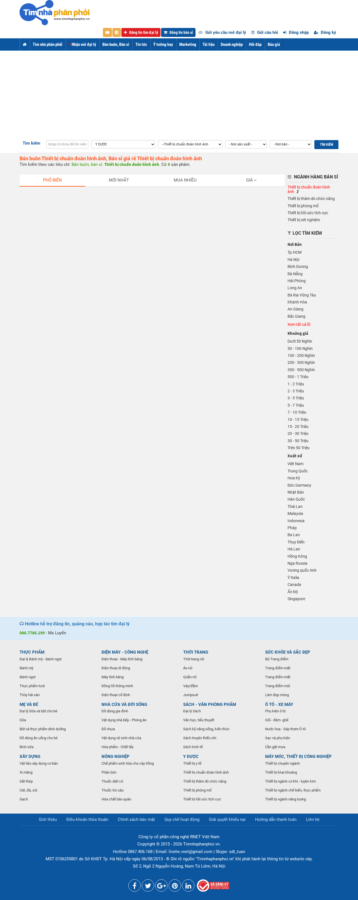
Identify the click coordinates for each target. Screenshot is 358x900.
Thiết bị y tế (192, 763)
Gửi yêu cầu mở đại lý (225, 32)
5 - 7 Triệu (296, 405)
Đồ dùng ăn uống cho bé (39, 738)
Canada (294, 584)
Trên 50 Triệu (299, 448)
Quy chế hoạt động (181, 819)
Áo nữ (187, 668)
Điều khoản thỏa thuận (87, 819)
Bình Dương (298, 266)
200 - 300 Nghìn (301, 362)
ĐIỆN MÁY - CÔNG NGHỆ (125, 652)
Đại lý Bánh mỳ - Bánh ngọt (41, 659)
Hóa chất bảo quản (116, 799)
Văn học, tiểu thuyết (198, 720)
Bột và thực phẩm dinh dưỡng (43, 729)
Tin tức (141, 44)
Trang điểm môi (277, 686)
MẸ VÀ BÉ (29, 704)
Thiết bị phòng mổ (303, 206)
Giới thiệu (48, 819)
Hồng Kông (297, 556)
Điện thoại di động (116, 668)
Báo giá (274, 44)
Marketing (187, 44)
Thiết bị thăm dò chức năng (311, 198)
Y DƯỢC (191, 756)
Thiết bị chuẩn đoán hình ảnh (206, 772)
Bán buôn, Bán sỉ (115, 44)
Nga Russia (297, 563)
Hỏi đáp (255, 44)
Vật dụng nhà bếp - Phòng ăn (124, 720)
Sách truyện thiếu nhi (199, 738)
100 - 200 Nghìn (301, 355)
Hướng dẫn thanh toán (275, 819)
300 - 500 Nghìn (301, 369)
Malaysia (295, 513)
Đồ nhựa (108, 729)
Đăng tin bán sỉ (181, 32)
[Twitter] (148, 886)
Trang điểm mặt (277, 668)
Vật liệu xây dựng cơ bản (39, 763)
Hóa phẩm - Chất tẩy (117, 747)
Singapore (296, 599)
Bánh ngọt (28, 677)
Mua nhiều (185, 180)
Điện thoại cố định (116, 695)
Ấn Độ (293, 592)
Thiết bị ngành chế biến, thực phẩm (293, 790)
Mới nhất (119, 180)
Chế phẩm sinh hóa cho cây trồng (128, 763)
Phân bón (109, 772)
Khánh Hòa (297, 302)
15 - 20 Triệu (298, 426)
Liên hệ (312, 819)
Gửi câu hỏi (267, 32)
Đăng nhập (298, 32)
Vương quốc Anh (302, 570)
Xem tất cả (297, 324)
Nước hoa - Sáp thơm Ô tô (285, 729)
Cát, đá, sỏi (28, 790)
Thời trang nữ (193, 659)
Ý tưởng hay (163, 44)
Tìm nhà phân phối (47, 44)
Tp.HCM (295, 252)
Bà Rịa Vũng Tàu (302, 295)
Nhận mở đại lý (83, 44)
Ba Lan (294, 535)
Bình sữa (27, 747)
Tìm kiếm (31, 143)
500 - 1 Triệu (298, 376)
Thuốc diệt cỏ (112, 781)
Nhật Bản (296, 492)
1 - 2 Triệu (296, 384)
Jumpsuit (190, 695)
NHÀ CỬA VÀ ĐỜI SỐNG (124, 704)
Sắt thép (26, 781)
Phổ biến (52, 180)
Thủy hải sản (30, 695)
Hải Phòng (297, 281)
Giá (250, 180)
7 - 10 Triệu (297, 412)
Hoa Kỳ (294, 478)
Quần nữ (190, 677)
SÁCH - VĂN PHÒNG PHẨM (209, 704)
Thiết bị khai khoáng (281, 772)
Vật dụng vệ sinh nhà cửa (121, 738)
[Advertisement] (179, 92)
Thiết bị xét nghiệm (304, 220)
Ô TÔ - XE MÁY (279, 704)
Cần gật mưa (275, 747)
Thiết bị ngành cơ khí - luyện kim (290, 781)
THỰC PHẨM (32, 652)
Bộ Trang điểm (276, 659)
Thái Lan (295, 506)
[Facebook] (134, 886)
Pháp (292, 528)
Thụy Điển (296, 542)
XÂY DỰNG (30, 756)
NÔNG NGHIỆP (115, 756)
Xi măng (26, 772)
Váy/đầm (190, 686)
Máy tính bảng (113, 677)
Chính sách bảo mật (136, 819)
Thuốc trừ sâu (113, 790)
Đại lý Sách (192, 711)
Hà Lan (294, 549)
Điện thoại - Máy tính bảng (122, 659)
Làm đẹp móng (277, 695)
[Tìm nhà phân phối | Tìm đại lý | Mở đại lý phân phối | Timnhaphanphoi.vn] (55, 12)
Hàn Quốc (296, 499)
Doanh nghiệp (232, 44)
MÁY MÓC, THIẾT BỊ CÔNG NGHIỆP (298, 756)
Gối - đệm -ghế (276, 720)
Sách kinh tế (193, 747)
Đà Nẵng (295, 274)
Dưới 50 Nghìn (300, 341)
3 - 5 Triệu (296, 398)
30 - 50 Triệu (298, 441)
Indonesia (296, 521)
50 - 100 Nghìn (300, 348)
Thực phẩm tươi (32, 686)
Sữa (23, 720)
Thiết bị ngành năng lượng (285, 799)
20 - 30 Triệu (298, 433)
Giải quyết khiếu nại (227, 819)
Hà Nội (293, 259)
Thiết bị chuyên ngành (282, 763)
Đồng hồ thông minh (117, 686)
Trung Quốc (298, 471)
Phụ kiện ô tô (275, 711)
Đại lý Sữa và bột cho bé (38, 711)
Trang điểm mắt (277, 677)
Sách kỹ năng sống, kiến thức (206, 729)
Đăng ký (328, 32)
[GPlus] (161, 886)
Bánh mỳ (26, 668)
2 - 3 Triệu (296, 391)
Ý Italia (293, 577)
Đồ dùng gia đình (115, 711)
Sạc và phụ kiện (277, 738)
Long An (295, 288)
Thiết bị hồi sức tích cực (308, 213)
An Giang (295, 309)
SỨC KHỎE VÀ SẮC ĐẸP (287, 652)
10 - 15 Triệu (298, 419)
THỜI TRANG (195, 652)
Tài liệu (208, 44)
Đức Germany (299, 485)
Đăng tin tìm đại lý (143, 32)
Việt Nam (295, 463)
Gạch (24, 799)
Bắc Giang (296, 316)
